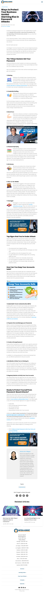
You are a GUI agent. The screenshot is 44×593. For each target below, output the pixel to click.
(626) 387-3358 (24, 548)
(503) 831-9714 (24, 556)
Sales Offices (22, 539)
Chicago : (19, 541)
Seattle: (18, 565)
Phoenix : (19, 554)
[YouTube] (19, 587)
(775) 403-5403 (23, 558)
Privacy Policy (22, 591)
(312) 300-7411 (24, 541)
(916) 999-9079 (25, 560)
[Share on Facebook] (17, 495)
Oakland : (19, 550)
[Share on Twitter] (24, 495)
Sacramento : (19, 560)
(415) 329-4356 (25, 563)
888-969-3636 (23, 538)
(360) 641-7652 (24, 552)
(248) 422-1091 (23, 543)
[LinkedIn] (21, 587)
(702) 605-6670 (24, 545)
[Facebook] (23, 587)
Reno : (18, 558)
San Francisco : (18, 563)
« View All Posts (4, 7)
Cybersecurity (22, 487)
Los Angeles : (18, 548)
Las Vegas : (18, 545)
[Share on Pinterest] (27, 495)
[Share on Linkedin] (20, 495)
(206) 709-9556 (23, 565)
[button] (42, 513)
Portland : (18, 556)
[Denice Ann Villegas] (13, 455)
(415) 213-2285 (24, 550)
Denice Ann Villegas (6, 26)
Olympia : (18, 552)
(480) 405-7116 (24, 554)
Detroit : (18, 543)
